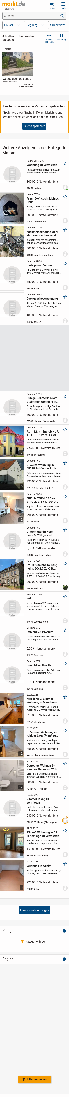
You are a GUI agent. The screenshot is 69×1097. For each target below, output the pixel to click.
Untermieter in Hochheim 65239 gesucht (40, 533)
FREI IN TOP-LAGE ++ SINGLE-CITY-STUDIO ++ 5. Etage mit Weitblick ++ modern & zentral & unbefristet (43, 500)
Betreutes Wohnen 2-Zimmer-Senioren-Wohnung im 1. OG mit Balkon (42, 767)
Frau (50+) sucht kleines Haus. (43, 200)
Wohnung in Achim (39, 866)
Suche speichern (49, 41)
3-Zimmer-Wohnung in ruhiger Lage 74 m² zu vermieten (42, 733)
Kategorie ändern (36, 941)
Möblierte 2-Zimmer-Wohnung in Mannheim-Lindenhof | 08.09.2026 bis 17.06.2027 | (42, 700)
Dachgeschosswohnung (42, 298)
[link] (18, 70)
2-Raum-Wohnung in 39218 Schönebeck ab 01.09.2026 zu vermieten (43, 466)
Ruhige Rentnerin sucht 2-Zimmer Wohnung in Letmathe (42, 399)
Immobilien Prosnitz (40, 632)
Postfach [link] (52, 8)
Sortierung (61, 40)
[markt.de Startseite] (13, 3)
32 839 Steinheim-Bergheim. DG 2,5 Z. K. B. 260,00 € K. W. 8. (42, 566)
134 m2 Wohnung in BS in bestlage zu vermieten (43, 834)
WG (29, 598)
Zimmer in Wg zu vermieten (38, 800)
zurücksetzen (58, 25)
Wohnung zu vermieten (42, 165)
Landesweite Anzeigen (34, 910)
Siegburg (31, 25)
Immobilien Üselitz (39, 665)
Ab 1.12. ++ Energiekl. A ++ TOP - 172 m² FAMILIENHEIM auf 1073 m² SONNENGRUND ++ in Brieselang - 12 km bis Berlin (43, 433)
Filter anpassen (37, 1079)
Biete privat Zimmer (40, 265)
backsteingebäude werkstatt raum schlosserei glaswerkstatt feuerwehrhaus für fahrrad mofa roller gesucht (43, 233)
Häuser (8, 25)
